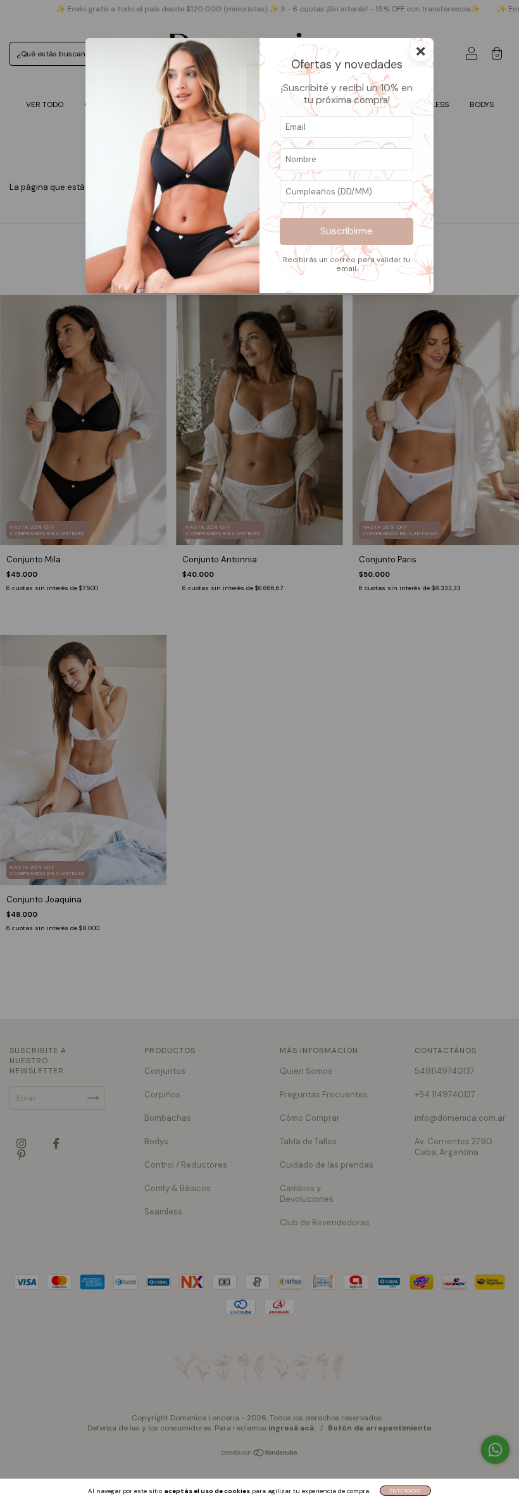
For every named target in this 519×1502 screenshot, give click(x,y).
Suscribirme (346, 231)
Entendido (405, 1490)
